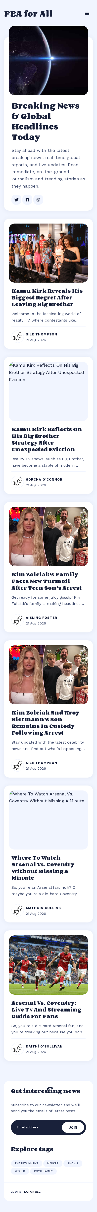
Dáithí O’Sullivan (44, 1046)
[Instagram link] (38, 200)
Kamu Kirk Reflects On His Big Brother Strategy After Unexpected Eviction (46, 439)
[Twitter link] (16, 200)
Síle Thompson (41, 334)
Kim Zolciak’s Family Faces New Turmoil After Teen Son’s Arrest (46, 581)
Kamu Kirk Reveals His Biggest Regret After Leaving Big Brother (47, 297)
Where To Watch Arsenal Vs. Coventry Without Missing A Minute (42, 867)
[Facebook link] (27, 200)
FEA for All (28, 13)
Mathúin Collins (43, 908)
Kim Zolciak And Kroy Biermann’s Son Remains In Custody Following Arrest (45, 722)
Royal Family (43, 1171)
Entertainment (26, 1163)
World (20, 1171)
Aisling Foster (41, 618)
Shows (72, 1163)
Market (52, 1163)
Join (73, 1127)
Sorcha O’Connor (44, 479)
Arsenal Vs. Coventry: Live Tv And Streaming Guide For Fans (46, 1009)
